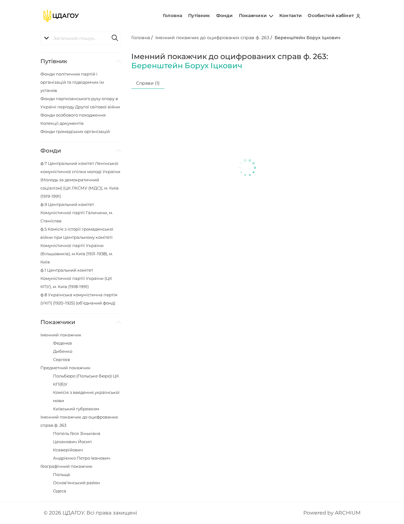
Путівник (199, 15)
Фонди (224, 15)
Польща (61, 474)
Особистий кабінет (331, 15)
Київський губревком (76, 408)
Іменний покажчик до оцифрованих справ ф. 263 (212, 37)
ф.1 (76, 278)
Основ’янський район (76, 482)
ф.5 (76, 245)
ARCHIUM (347, 513)
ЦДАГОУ (73, 513)
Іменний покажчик (60, 334)
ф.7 (80, 180)
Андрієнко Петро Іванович (81, 458)
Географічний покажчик (66, 466)
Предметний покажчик (65, 367)
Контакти (290, 15)
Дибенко (62, 351)
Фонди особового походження (73, 114)
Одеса (59, 490)
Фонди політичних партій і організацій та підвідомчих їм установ (72, 82)
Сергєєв (61, 359)
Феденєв (62, 343)
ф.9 (76, 212)
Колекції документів (62, 123)
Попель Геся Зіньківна (76, 433)
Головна (172, 15)
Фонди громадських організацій (75, 131)
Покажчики (253, 15)
